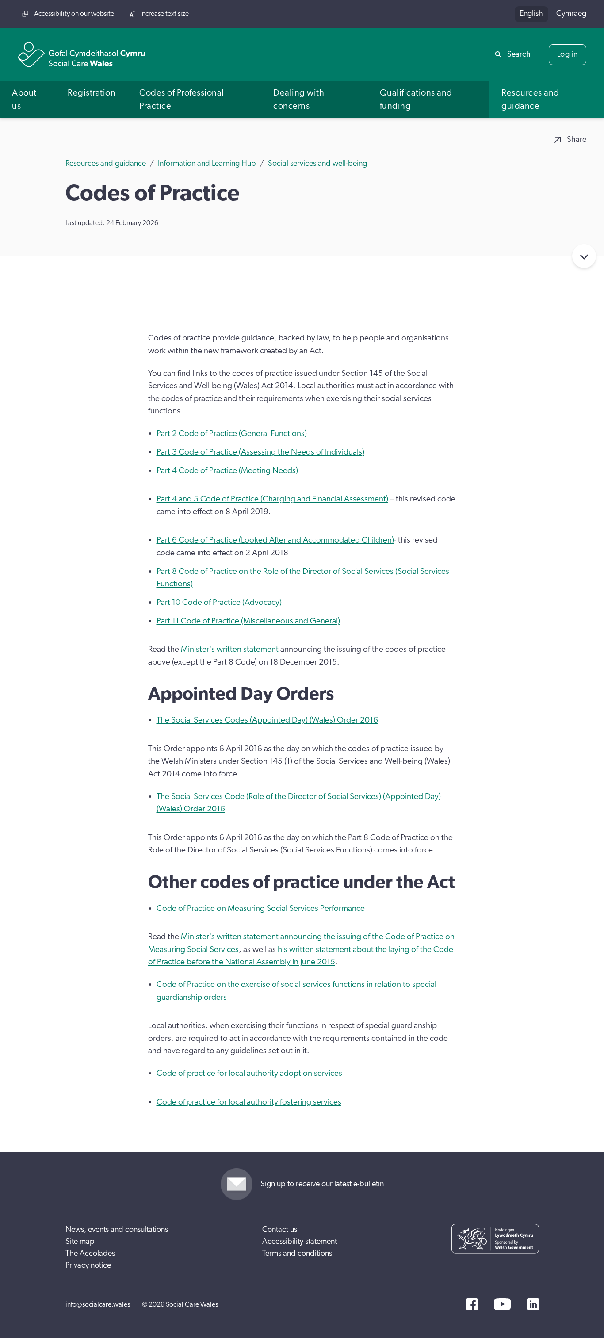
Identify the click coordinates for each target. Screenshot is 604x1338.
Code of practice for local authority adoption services (249, 1073)
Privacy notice (88, 1265)
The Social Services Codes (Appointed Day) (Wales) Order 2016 (267, 720)
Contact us (279, 1230)
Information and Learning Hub (207, 164)
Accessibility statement (299, 1242)
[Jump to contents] (584, 256)
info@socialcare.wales (97, 1304)
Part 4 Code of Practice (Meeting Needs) (227, 470)
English (531, 14)
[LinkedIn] (533, 1304)
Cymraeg (571, 14)
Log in (567, 54)
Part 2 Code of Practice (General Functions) (232, 433)
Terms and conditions (297, 1254)
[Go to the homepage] (81, 54)
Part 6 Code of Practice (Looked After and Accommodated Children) (275, 540)
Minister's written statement (230, 649)
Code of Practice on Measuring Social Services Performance (261, 908)
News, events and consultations (116, 1230)
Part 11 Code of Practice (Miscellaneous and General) (248, 621)
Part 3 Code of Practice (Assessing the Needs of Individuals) (260, 452)
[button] (28, 99)
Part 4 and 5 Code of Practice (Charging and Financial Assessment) (272, 499)
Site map (80, 1242)
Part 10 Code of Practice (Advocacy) (219, 602)
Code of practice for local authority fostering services (249, 1102)
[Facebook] (472, 1304)
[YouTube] (502, 1304)
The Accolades (90, 1254)
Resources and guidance (105, 164)
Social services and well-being (317, 164)
